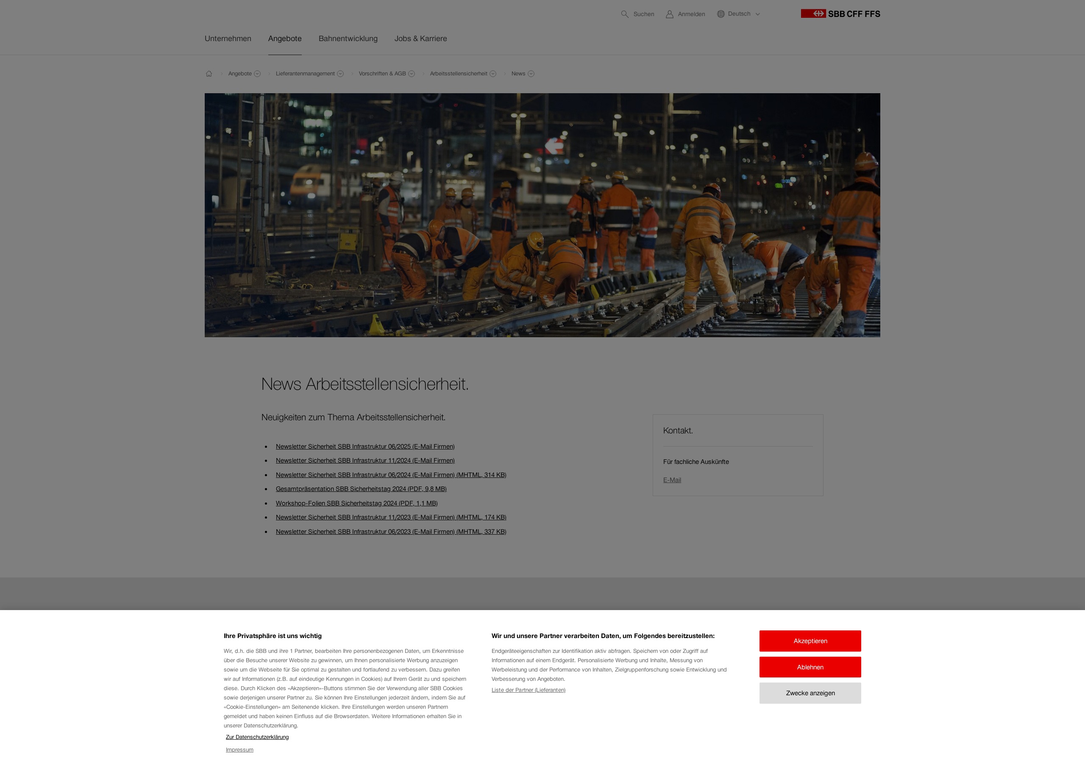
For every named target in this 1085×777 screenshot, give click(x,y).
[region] (542, 693)
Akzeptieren (810, 640)
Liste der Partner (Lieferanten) (528, 690)
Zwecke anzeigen (810, 693)
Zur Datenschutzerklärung (257, 737)
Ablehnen (810, 667)
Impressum (239, 750)
